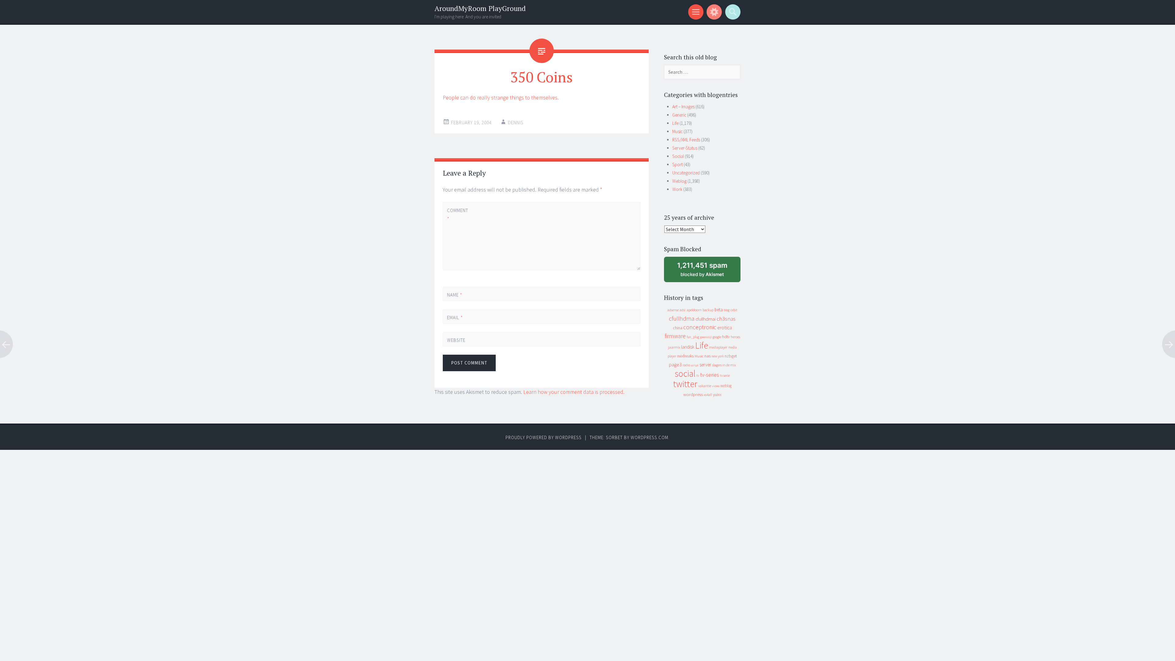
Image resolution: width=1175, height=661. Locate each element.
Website (456, 340)
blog (726, 310)
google (717, 337)
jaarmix (674, 347)
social (685, 373)
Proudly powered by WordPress (543, 437)
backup (708, 310)
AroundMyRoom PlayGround (480, 8)
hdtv (726, 336)
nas (707, 356)
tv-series (709, 375)
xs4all (708, 394)
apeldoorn (694, 310)
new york (717, 356)
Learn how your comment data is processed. (574, 391)
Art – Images (683, 107)
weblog (726, 385)
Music (677, 131)
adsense (673, 310)
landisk (687, 347)
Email (455, 317)
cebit (733, 310)
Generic (679, 115)
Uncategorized (686, 173)
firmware (675, 336)
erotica (724, 327)
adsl (682, 310)
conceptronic (699, 327)
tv (697, 375)
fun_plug (693, 337)
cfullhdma (682, 318)
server (705, 365)
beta (718, 309)
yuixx (717, 394)
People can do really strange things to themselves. (501, 97)
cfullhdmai (706, 319)
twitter (685, 384)
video (715, 386)
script (695, 365)
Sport (677, 164)
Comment (457, 214)
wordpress (693, 394)
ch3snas (726, 318)
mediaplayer (718, 347)
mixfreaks (685, 356)
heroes (735, 336)
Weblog (679, 181)
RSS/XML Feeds (686, 140)
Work (677, 189)
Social (678, 156)
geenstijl (706, 337)
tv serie (725, 375)
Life (675, 123)
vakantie (704, 385)
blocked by (708, 271)
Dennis (516, 122)
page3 (675, 364)
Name (454, 295)
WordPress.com (649, 437)
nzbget (731, 356)
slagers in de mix (724, 365)
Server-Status (684, 148)
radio (686, 365)
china (677, 327)
